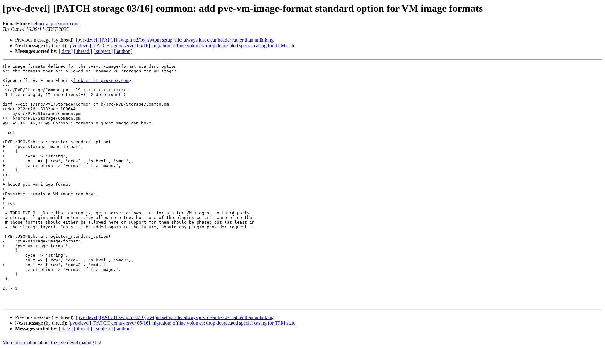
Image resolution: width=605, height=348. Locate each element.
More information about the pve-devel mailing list (52, 342)
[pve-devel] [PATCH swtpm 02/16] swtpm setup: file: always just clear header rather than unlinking (175, 40)
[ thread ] (83, 51)
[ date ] (66, 51)
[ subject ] (103, 51)
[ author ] (123, 51)
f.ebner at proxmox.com (54, 23)
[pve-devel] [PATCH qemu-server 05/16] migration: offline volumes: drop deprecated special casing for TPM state (181, 45)
